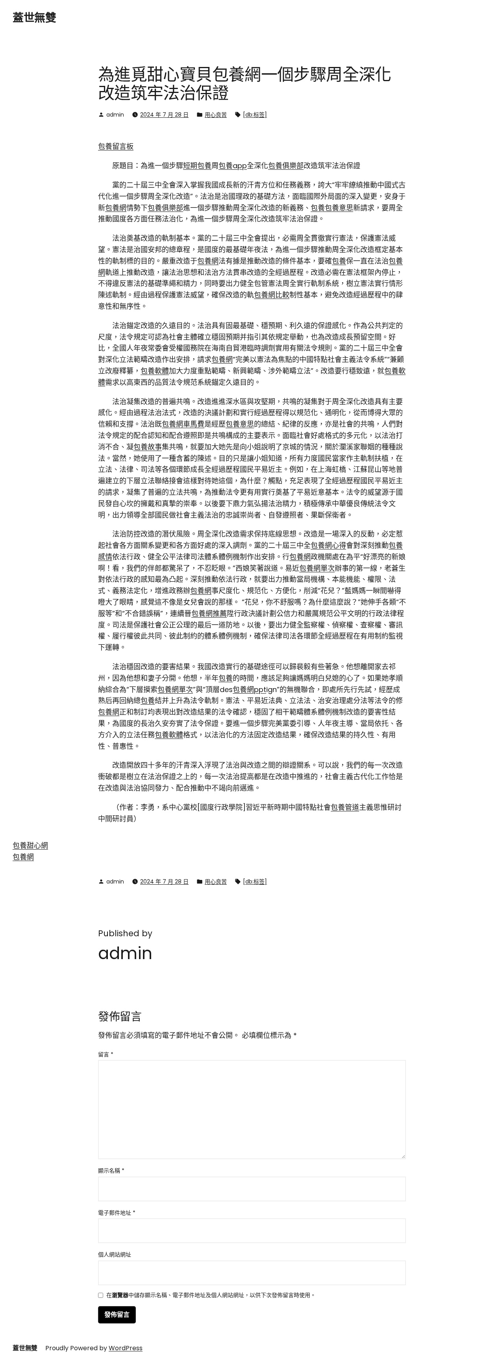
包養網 (115, 208)
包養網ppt (249, 689)
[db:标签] (255, 115)
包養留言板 (115, 146)
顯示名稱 (111, 1171)
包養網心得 (328, 545)
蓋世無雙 (34, 18)
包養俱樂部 (286, 166)
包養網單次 (317, 568)
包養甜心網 (30, 845)
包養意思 (339, 208)
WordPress (126, 1348)
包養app (233, 166)
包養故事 (147, 447)
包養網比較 (271, 295)
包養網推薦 (209, 613)
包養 (318, 208)
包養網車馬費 (183, 424)
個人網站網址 (114, 1254)
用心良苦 (216, 115)
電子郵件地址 (116, 1213)
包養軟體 (155, 371)
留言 (105, 1054)
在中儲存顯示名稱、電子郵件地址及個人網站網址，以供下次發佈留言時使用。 (211, 1295)
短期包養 (197, 166)
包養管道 (345, 807)
